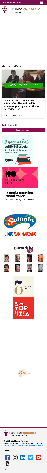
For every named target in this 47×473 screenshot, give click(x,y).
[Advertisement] (23, 39)
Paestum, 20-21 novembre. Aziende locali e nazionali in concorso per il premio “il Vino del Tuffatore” (22, 105)
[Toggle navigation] (41, 2)
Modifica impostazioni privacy (32, 446)
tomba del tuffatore (17, 86)
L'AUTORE (5, 2)
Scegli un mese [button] (23, 130)
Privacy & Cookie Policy (12, 446)
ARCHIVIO (19, 2)
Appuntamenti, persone (15, 84)
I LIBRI (12, 2)
